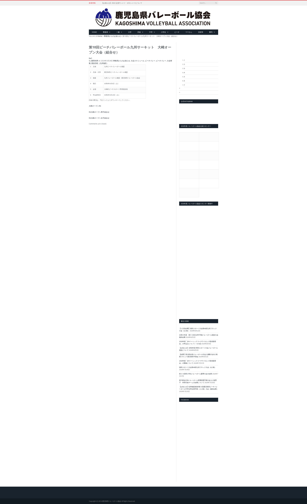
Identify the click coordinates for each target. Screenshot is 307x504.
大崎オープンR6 (94, 106)
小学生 (163, 32)
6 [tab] (184, 81)
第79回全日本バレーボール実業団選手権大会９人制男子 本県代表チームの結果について (198, 381)
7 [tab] (184, 85)
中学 (151, 32)
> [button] (179, 92)
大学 (129, 32)
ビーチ (176, 32)
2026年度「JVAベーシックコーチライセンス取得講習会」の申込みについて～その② (197, 342)
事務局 (105, 32)
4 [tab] (184, 72)
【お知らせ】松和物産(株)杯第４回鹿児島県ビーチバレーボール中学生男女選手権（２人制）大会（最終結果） (198, 388)
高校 (139, 32)
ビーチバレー (150, 61)
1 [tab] (184, 60)
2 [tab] (184, 64)
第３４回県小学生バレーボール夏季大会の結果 (195, 374)
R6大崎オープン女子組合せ (98, 117)
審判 (211, 32)
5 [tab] (184, 77)
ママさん (188, 32)
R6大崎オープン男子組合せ (98, 112)
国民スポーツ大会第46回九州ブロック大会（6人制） (197, 367)
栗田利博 (94, 61)
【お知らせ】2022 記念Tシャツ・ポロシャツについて (122, 3)
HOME (94, 32)
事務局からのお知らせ (121, 61)
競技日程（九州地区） (99, 63)
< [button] (179, 88)
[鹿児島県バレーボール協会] (153, 17)
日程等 (200, 32)
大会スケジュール (137, 61)
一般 (118, 32)
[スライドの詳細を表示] (198, 50)
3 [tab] (184, 68)
